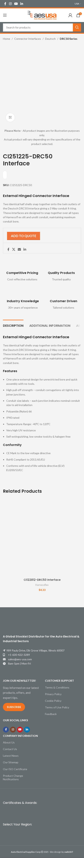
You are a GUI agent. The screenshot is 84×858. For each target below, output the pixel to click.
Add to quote (23, 236)
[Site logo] (42, 15)
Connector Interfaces (27, 38)
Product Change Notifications (13, 777)
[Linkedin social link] (21, 4)
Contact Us (10, 749)
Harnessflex (42, 584)
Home (6, 38)
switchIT (68, 852)
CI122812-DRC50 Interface (42, 580)
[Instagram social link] (10, 4)
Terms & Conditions (57, 687)
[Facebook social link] (5, 4)
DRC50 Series (68, 38)
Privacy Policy (53, 694)
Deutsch (50, 38)
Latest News (11, 755)
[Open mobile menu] (5, 15)
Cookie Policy (53, 700)
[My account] (70, 15)
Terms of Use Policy (57, 707)
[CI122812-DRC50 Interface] (42, 537)
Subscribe (14, 707)
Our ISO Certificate (15, 769)
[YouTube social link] (16, 4)
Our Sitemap (10, 762)
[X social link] (13, 249)
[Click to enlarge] (10, 117)
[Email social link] (19, 249)
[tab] (13, 325)
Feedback (51, 714)
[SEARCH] (77, 27)
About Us (9, 742)
